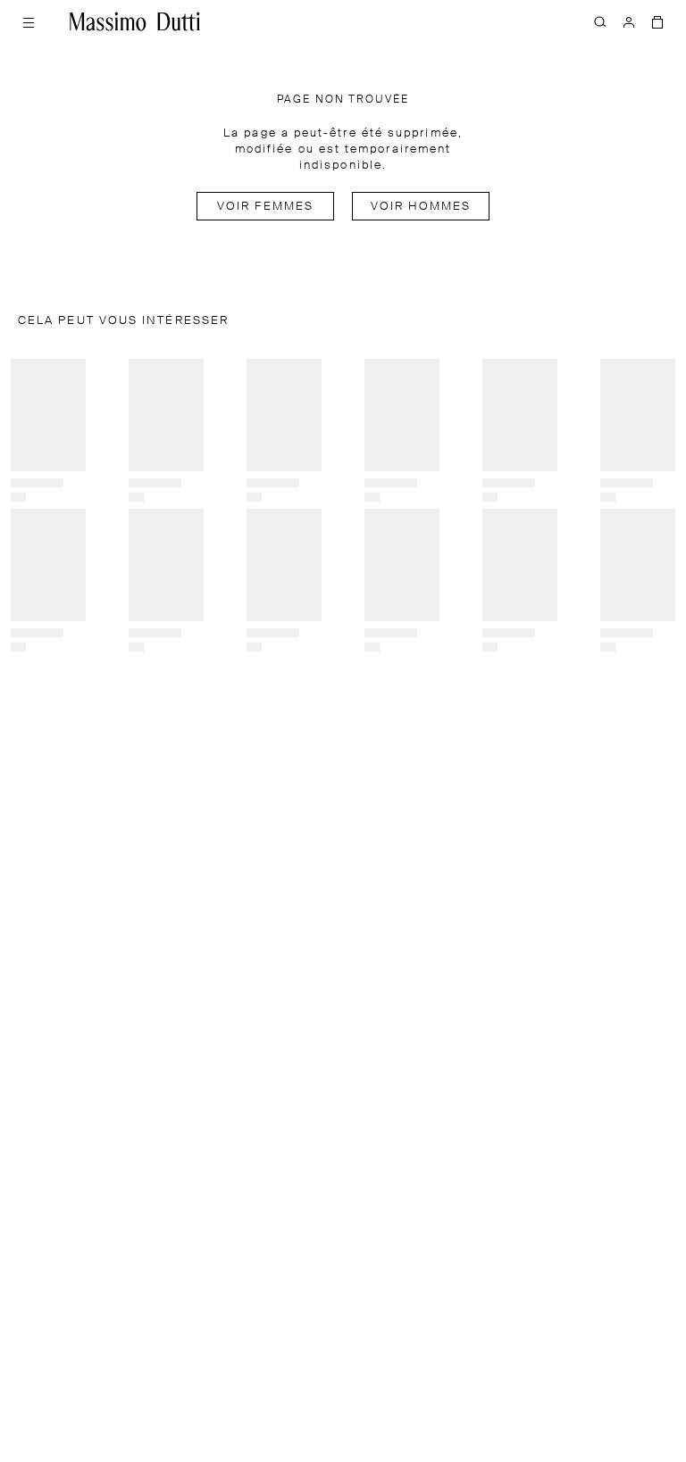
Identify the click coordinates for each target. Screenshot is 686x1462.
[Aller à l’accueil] (135, 21)
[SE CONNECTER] (629, 21)
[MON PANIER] (657, 21)
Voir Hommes (421, 206)
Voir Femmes (265, 206)
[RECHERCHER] (600, 21)
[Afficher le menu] (28, 21)
